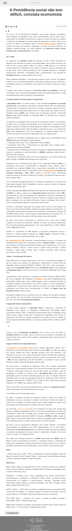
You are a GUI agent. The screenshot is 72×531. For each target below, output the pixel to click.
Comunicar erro (12, 513)
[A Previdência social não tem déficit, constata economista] (16, 27)
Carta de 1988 (23, 409)
